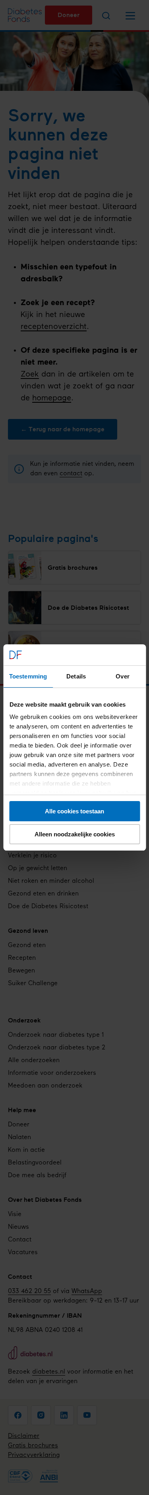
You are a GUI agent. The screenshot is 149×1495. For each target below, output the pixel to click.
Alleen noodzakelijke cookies (75, 834)
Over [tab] (122, 676)
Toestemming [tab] (28, 676)
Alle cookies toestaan (74, 811)
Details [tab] (76, 676)
